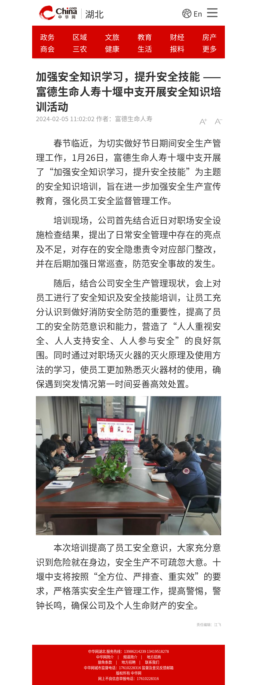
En (198, 13)
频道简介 (130, 656)
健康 (112, 48)
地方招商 (154, 656)
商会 (47, 48)
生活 (145, 48)
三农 (80, 48)
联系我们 (152, 662)
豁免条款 (105, 662)
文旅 (112, 37)
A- (218, 121)
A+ (203, 121)
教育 (145, 37)
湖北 (94, 14)
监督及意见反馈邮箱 (157, 667)
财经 (177, 37)
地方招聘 (128, 662)
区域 (80, 37)
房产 (209, 37)
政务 (47, 37)
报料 (177, 48)
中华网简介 (105, 656)
